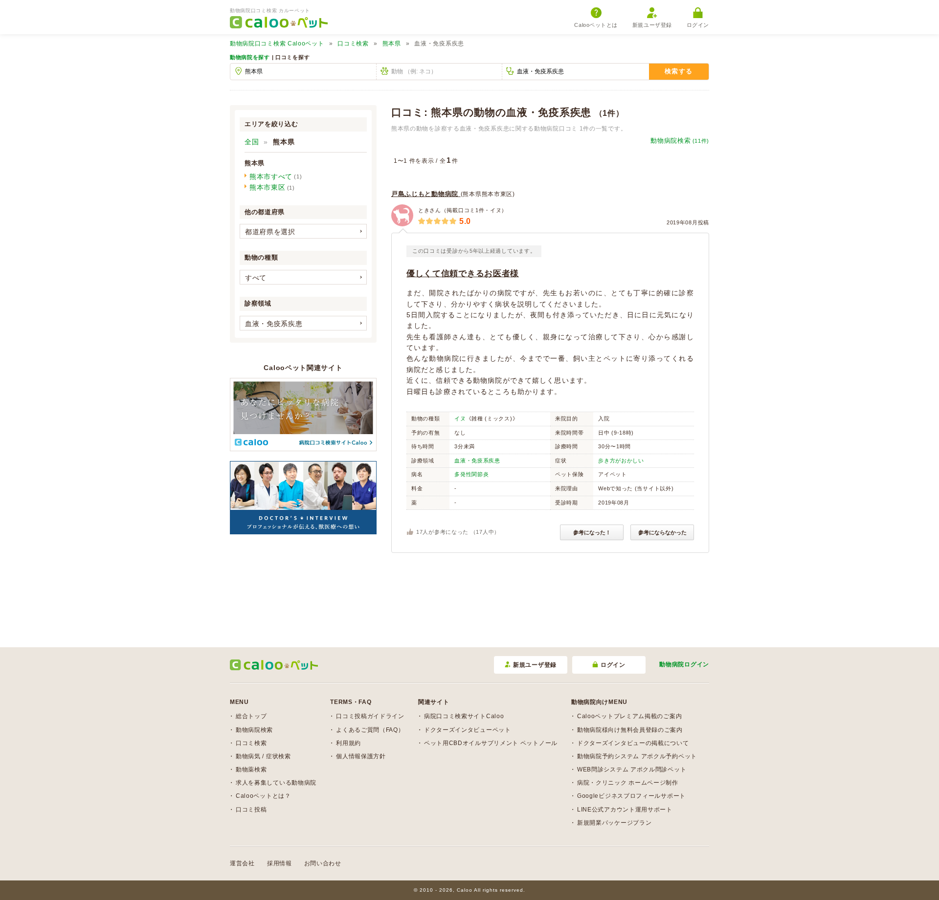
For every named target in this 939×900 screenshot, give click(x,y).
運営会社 (242, 863)
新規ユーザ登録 (652, 25)
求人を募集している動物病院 (276, 782)
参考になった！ (592, 532)
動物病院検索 (679, 140)
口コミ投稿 (251, 809)
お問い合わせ (322, 863)
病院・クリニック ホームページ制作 (627, 782)
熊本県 (391, 43)
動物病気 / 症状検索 (263, 756)
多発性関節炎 (471, 474)
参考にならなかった (662, 532)
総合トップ (251, 716)
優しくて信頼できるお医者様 (462, 273)
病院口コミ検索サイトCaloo (464, 716)
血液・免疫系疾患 (477, 460)
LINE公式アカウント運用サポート (624, 809)
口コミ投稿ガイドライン (370, 716)
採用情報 (279, 863)
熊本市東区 (267, 187)
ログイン (698, 25)
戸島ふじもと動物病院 (426, 194)
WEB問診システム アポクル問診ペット (631, 769)
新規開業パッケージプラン (614, 822)
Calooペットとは (596, 25)
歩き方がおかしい (621, 460)
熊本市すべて (270, 176)
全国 (252, 142)
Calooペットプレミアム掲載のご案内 (629, 716)
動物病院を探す (250, 57)
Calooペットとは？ (263, 795)
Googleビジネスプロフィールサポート (631, 795)
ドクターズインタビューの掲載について (633, 743)
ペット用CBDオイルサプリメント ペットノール (491, 743)
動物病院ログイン (684, 664)
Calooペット (277, 43)
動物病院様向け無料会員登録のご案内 (630, 729)
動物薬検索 (251, 769)
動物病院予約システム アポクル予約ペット (637, 756)
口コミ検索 (353, 43)
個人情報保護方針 (361, 756)
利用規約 (348, 743)
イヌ (460, 418)
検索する (679, 71)
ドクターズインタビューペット (467, 729)
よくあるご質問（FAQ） (370, 729)
